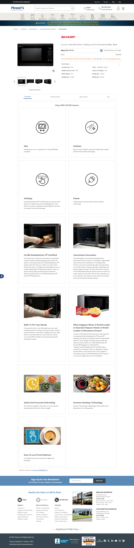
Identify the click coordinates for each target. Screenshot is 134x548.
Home (16, 29)
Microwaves (33, 29)
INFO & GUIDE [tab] (83, 97)
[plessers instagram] (120, 541)
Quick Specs (66, 64)
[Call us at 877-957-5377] (57, 500)
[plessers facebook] (105, 541)
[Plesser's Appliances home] (17, 8)
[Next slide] (55, 81)
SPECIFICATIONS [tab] (55, 97)
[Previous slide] (14, 81)
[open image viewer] (53, 71)
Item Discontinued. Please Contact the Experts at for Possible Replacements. (91, 59)
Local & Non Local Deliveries (63, 514)
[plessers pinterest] (123, 541)
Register (99, 481)
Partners (105, 2)
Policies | (26, 541)
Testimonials (40, 519)
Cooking (23, 29)
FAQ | (32, 541)
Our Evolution (40, 512)
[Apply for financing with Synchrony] (67, 23)
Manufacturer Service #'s (25, 514)
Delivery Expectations (61, 517)
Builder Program (23, 512)
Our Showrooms (60, 510)
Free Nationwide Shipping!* (21, 2)
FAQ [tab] (108, 97)
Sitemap (38, 521)
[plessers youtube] (116, 541)
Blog (113, 2)
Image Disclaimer (34, 90)
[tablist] (67, 97)
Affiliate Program (23, 519)
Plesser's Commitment (43, 508)
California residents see (33, 470)
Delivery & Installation (61, 512)
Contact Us (21, 508)
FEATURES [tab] (28, 97)
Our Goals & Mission (42, 517)
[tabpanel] (67, 285)
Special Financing (23, 517)
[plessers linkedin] (112, 541)
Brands (57, 508)
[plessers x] (108, 541)
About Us (97, 2)
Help (119, 2)
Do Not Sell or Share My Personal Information (21, 544)
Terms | (16, 541)
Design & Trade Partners (25, 510)
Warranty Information (61, 519)
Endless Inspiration (41, 514)
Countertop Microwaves (48, 29)
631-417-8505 (100, 515)
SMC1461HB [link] (62, 29)
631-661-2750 (100, 499)
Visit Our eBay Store (61, 521)
